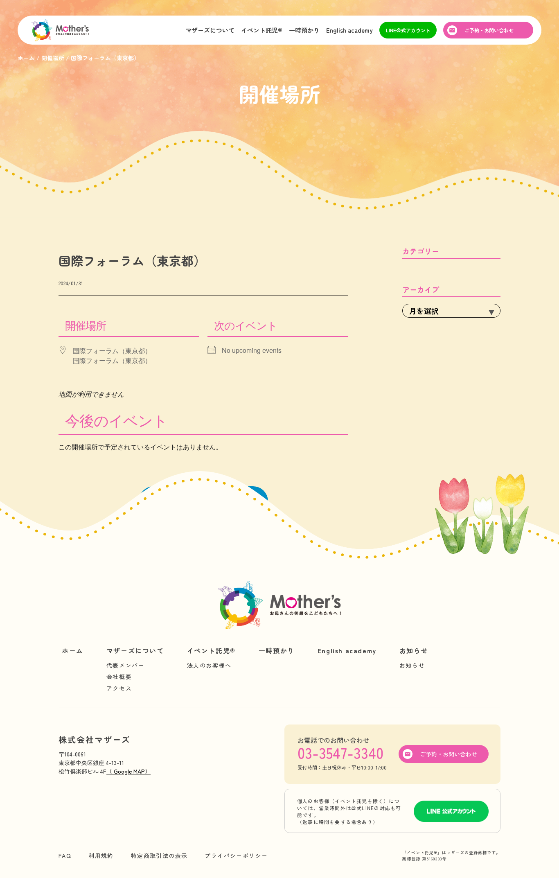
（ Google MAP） (128, 771)
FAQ (65, 855)
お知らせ (413, 650)
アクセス (119, 688)
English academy (349, 30)
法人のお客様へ (209, 665)
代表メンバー (125, 665)
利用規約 (101, 855)
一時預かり (304, 30)
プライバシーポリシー (236, 855)
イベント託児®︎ (261, 30)
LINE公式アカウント (408, 30)
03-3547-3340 (340, 752)
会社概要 (119, 677)
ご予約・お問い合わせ (489, 30)
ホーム (72, 650)
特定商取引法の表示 (159, 855)
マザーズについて (209, 30)
